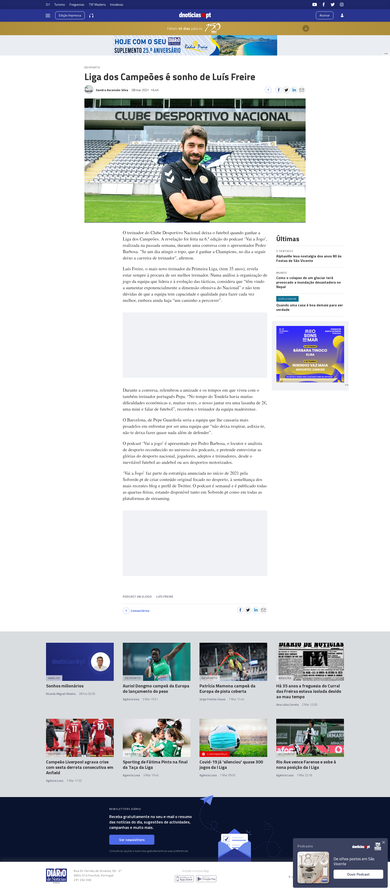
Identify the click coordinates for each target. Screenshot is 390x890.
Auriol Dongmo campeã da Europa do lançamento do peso (156, 688)
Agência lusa (131, 699)
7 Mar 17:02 (74, 780)
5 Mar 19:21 (150, 699)
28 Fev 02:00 (87, 693)
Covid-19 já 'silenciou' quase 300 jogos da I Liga (231, 764)
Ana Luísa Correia (287, 704)
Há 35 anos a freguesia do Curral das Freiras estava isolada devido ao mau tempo (308, 691)
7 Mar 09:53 (227, 775)
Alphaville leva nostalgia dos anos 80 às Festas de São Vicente (308, 258)
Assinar (325, 15)
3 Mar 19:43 (150, 775)
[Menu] (48, 15)
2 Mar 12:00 (309, 704)
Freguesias (77, 4)
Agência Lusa (54, 780)
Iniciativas (116, 4)
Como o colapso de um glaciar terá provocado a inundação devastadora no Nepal (308, 282)
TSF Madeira (97, 4)
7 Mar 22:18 (304, 775)
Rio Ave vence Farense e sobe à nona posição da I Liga (306, 764)
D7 (48, 4)
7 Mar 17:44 (236, 699)
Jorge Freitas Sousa (212, 699)
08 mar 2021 (145, 90)
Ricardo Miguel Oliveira (61, 693)
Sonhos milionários (65, 685)
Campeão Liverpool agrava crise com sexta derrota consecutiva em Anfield (79, 767)
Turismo (59, 4)
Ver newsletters (132, 839)
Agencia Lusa (131, 775)
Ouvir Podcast (358, 874)
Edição (70, 15)
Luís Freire (164, 596)
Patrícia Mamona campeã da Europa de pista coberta (227, 688)
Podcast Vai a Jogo (137, 596)
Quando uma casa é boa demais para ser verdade (309, 307)
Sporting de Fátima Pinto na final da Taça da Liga (155, 764)
